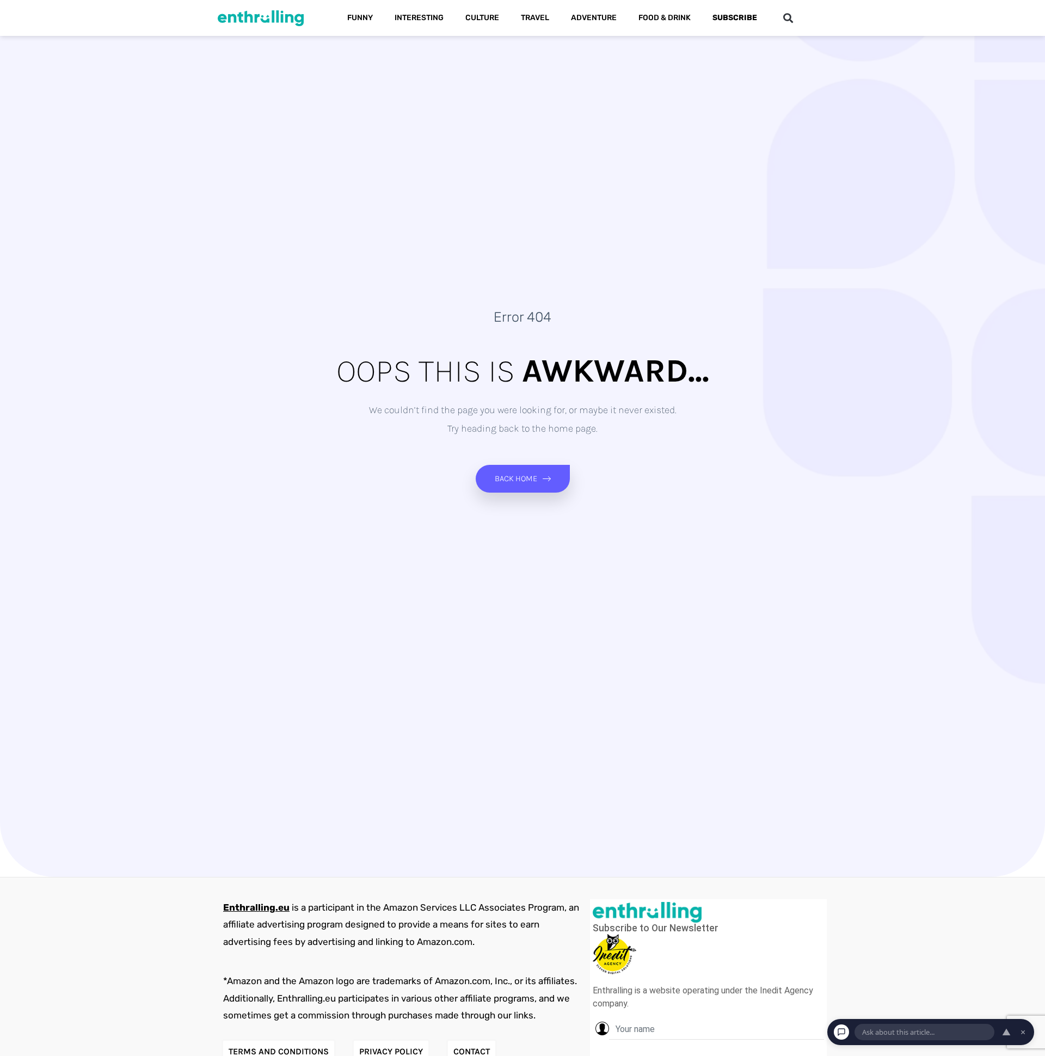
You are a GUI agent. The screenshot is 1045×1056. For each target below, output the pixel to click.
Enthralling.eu (256, 907)
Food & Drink (664, 17)
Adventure (594, 17)
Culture (482, 17)
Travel (535, 17)
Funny (360, 17)
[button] (788, 18)
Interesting (419, 17)
